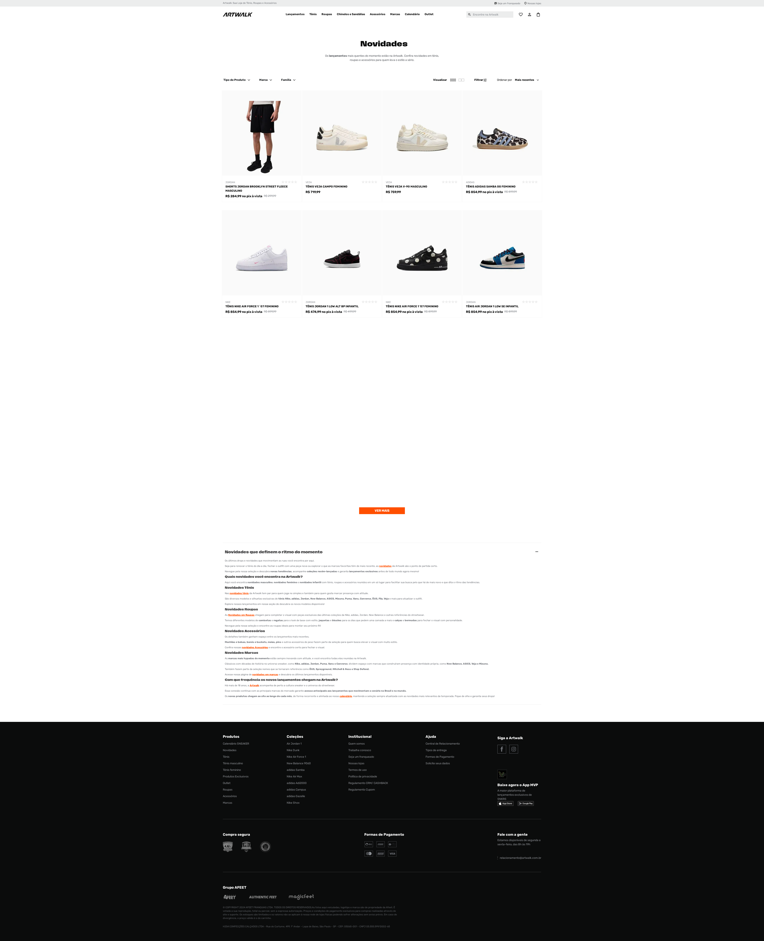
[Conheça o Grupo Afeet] (230, 897)
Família (286, 80)
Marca (263, 80)
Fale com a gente (512, 834)
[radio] (461, 80)
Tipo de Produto (234, 80)
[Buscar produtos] (469, 14)
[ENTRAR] (530, 14)
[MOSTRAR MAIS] (382, 510)
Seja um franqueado (509, 3)
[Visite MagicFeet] (301, 897)
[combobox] (489, 14)
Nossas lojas (534, 3)
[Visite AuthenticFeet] (263, 897)
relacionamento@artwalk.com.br (520, 858)
